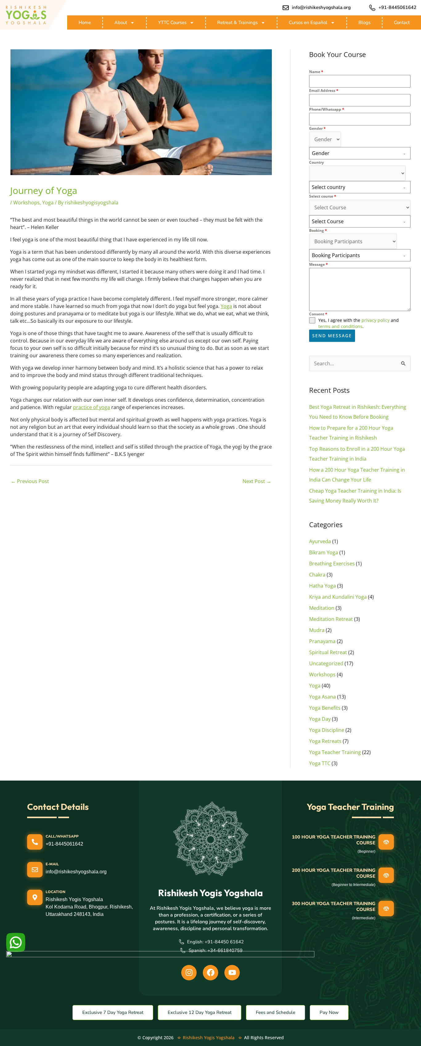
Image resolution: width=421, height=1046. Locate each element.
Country (316, 162)
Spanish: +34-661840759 (216, 950)
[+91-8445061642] (372, 8)
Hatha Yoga (322, 585)
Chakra (317, 574)
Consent (318, 314)
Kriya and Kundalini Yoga (338, 596)
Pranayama (322, 641)
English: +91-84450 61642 (215, 942)
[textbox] (354, 153)
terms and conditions (340, 326)
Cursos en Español (308, 22)
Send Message (332, 335)
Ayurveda (320, 541)
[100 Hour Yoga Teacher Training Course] (386, 842)
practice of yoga (91, 407)
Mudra (317, 630)
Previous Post (30, 481)
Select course (322, 196)
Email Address (323, 90)
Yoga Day (320, 719)
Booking (318, 230)
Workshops (26, 202)
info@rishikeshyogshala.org (321, 7)
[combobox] (360, 153)
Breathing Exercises (332, 563)
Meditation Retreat (331, 619)
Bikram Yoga (323, 552)
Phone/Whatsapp (326, 109)
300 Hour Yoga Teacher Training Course (333, 906)
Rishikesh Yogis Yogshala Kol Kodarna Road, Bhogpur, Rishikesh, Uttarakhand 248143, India (89, 907)
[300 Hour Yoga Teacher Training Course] (386, 908)
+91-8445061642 (397, 7)
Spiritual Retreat (328, 652)
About (120, 22)
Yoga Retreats (325, 741)
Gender (317, 128)
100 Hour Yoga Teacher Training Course (333, 840)
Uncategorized (326, 663)
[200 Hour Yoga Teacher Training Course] (386, 875)
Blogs (364, 22)
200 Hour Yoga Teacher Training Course (333, 873)
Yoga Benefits (325, 707)
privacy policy (376, 320)
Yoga (48, 202)
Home (85, 22)
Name (316, 71)
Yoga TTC (319, 763)
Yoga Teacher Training (335, 752)
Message (318, 264)
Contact (402, 22)
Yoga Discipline (326, 730)
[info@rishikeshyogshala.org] (286, 8)
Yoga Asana (322, 696)
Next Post (257, 481)
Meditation (321, 608)
